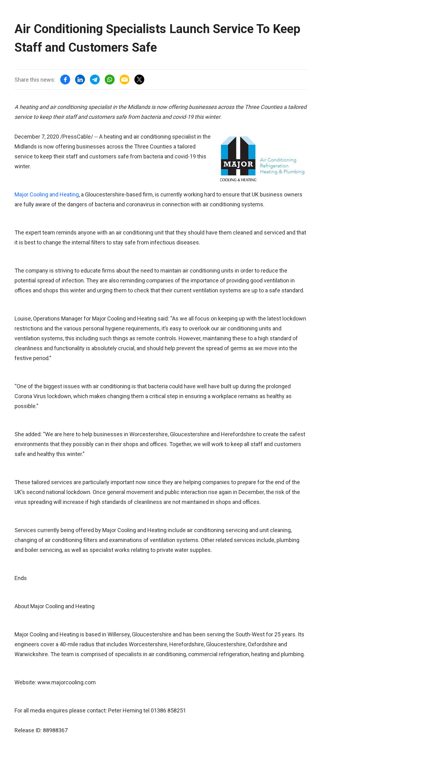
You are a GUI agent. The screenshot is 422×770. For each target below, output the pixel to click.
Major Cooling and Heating (47, 194)
